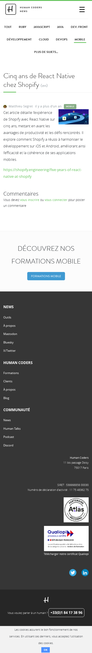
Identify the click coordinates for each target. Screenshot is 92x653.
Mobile (70, 106)
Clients (7, 381)
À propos (9, 326)
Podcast (8, 437)
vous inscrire (29, 200)
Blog (6, 398)
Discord (8, 445)
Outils (7, 317)
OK (45, 649)
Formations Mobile (46, 276)
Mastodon (10, 334)
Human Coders (79, 457)
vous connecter (56, 200)
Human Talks (12, 429)
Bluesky (8, 342)
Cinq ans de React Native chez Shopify (39, 80)
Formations (11, 373)
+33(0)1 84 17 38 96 (66, 612)
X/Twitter (9, 351)
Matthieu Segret (21, 106)
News (7, 420)
